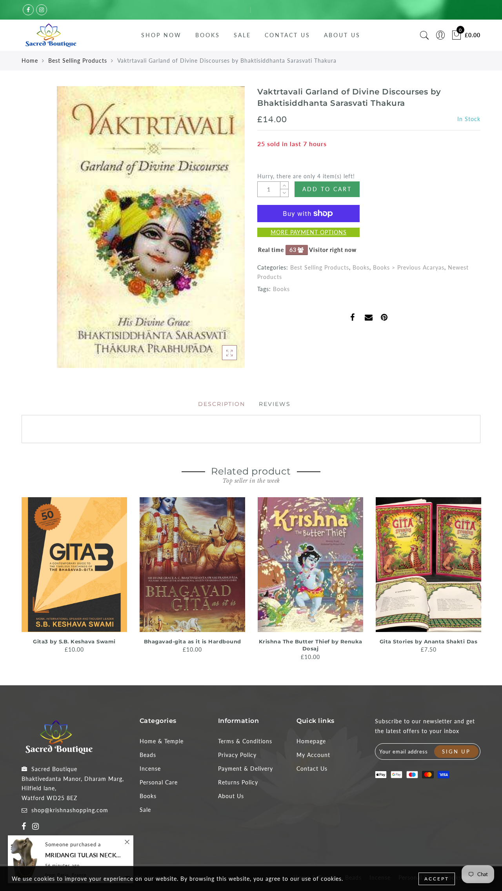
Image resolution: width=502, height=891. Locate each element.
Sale (242, 35)
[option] (74, 576)
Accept (436, 879)
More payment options (309, 232)
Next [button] (475, 578)
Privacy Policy (237, 755)
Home (30, 60)
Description (221, 403)
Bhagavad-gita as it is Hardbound (192, 641)
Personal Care (159, 782)
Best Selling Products (77, 60)
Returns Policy (238, 782)
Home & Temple (162, 741)
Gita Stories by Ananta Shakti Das (429, 641)
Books (207, 35)
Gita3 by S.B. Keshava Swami (74, 641)
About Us (342, 35)
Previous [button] (16, 578)
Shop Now (161, 35)
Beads (148, 755)
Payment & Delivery (245, 768)
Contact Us (287, 35)
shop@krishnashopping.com (69, 810)
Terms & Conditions (245, 741)
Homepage (311, 741)
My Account (313, 755)
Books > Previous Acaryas (408, 267)
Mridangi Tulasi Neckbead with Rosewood (84, 855)
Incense (150, 768)
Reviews (275, 403)
